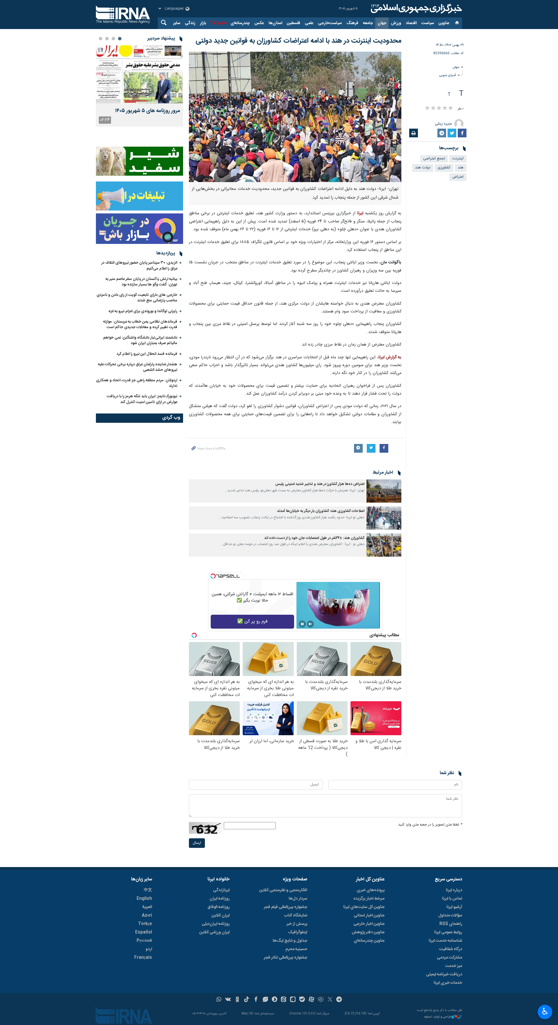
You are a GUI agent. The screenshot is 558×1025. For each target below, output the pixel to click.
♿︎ (545, 1011)
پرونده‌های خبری (370, 890)
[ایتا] (284, 1000)
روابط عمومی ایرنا (448, 932)
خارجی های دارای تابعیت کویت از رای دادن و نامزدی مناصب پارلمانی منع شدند (136, 298)
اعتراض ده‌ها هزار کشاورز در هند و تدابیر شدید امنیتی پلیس (319, 484)
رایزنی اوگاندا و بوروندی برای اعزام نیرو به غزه (142, 311)
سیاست (427, 23)
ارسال (197, 843)
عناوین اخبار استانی (369, 915)
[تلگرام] (339, 1000)
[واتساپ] (219, 1000)
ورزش (396, 23)
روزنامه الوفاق (219, 907)
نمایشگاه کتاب (295, 915)
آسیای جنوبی (447, 75)
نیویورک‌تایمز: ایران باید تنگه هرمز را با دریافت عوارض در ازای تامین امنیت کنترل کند (142, 399)
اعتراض (458, 177)
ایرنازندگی (221, 890)
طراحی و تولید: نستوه (438, 1017)
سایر (176, 23)
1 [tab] (119, 38)
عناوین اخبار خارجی (368, 923)
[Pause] (302, 624)
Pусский (144, 940)
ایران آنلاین (221, 915)
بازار (203, 23)
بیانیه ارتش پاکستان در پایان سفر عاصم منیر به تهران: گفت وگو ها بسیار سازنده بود (141, 282)
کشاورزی (444, 168)
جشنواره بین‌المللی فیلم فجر (285, 907)
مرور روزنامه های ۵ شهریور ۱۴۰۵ (147, 111)
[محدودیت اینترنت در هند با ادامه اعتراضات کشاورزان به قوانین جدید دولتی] (295, 117)
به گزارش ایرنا (389, 357)
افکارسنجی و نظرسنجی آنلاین (283, 890)
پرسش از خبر (297, 923)
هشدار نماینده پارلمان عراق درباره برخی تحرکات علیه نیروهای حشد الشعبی (137, 367)
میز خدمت (453, 966)
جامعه (368, 23)
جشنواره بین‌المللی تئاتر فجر (285, 957)
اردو (149, 949)
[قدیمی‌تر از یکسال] (383, 491)
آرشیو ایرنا (454, 907)
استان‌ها (275, 23)
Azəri (147, 915)
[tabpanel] (139, 86)
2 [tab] (113, 38)
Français (143, 957)
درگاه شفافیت (450, 949)
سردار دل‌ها (298, 898)
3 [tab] (107, 38)
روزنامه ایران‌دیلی (216, 923)
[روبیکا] (321, 1000)
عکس (259, 23)
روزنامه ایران (220, 898)
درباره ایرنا (454, 890)
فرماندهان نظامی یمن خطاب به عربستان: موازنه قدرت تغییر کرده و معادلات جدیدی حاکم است (140, 324)
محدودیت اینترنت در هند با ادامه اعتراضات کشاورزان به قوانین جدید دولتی (298, 41)
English (144, 898)
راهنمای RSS (450, 923)
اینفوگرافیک (297, 932)
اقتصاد (411, 23)
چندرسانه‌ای (240, 23)
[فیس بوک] (256, 1000)
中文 (148, 890)
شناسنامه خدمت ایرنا (445, 940)
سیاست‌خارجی (330, 23)
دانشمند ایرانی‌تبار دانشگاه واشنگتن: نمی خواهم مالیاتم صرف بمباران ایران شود (140, 340)
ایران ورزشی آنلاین (214, 932)
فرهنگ (352, 23)
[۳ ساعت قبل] (139, 74)
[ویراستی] (265, 1000)
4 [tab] (100, 38)
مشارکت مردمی (449, 957)
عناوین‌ (444, 23)
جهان (382, 23)
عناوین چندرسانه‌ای (369, 940)
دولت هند (422, 168)
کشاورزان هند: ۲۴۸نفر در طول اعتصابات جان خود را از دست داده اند (314, 538)
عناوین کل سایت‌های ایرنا (363, 907)
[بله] (302, 1000)
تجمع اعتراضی (434, 159)
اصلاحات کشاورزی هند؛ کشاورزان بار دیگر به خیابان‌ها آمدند (320, 511)
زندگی (190, 23)
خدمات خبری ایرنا (448, 982)
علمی (309, 23)
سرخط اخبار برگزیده (368, 898)
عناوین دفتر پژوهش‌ (368, 932)
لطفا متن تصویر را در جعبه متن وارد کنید (430, 825)
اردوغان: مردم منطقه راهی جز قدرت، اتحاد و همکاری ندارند (136, 383)
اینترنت (458, 159)
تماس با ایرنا (452, 898)
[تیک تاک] (247, 1000)
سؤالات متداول (450, 915)
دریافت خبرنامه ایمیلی (444, 974)
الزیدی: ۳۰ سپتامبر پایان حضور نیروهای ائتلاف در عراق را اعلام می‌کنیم (139, 265)
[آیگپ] (293, 1000)
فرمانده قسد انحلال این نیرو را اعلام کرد (147, 354)
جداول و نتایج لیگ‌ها (290, 940)
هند (461, 168)
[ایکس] (330, 1000)
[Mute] (310, 624)
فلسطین (293, 23)
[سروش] (274, 1000)
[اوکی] (237, 1000)
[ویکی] (228, 1000)
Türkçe (145, 923)
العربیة (147, 907)
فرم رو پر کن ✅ (252, 621)
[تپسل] (213, 576)
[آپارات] (311, 1000)
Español (143, 932)
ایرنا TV (216, 23)
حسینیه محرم (296, 949)
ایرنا (415, 9)
